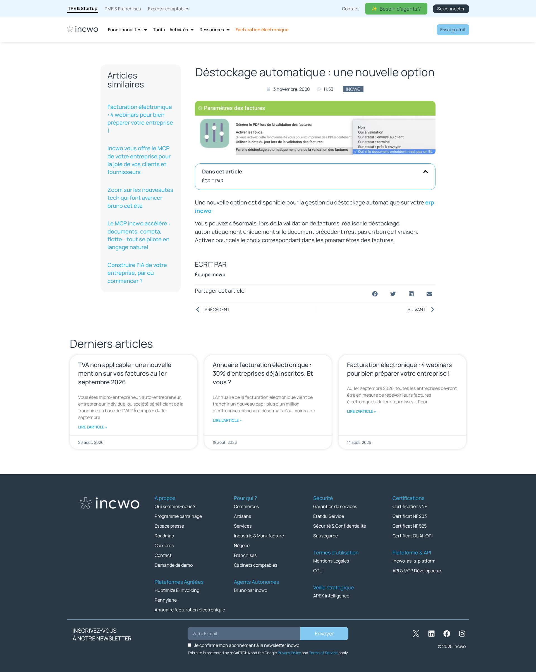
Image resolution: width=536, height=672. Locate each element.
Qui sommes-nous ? (175, 506)
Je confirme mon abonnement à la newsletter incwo (246, 645)
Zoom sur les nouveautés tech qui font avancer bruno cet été (140, 197)
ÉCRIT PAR (212, 180)
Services (243, 526)
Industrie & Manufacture (259, 536)
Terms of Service (323, 652)
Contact (163, 555)
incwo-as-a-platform (414, 561)
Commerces (246, 506)
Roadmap (164, 536)
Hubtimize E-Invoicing (177, 590)
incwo (353, 89)
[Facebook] (447, 634)
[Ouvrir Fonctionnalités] (145, 30)
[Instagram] (462, 634)
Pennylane (166, 600)
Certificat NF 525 (410, 526)
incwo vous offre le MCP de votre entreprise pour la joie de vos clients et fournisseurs (139, 160)
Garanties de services (335, 506)
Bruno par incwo (250, 590)
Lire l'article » (92, 427)
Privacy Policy (289, 652)
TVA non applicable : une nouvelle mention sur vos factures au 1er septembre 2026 (124, 373)
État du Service (328, 516)
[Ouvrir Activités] (192, 30)
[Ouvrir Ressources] (228, 30)
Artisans (242, 516)
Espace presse (169, 526)
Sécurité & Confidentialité (339, 526)
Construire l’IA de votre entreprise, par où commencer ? (137, 273)
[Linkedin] (431, 634)
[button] (425, 171)
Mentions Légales (331, 561)
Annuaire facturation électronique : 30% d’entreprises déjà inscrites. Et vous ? (263, 373)
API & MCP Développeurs (417, 571)
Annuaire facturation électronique (190, 610)
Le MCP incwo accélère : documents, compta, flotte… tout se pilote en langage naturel (138, 235)
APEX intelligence (331, 596)
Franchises (245, 555)
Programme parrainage (178, 516)
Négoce (242, 545)
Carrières (164, 545)
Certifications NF (410, 506)
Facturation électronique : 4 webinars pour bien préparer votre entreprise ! (140, 118)
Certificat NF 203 (410, 516)
